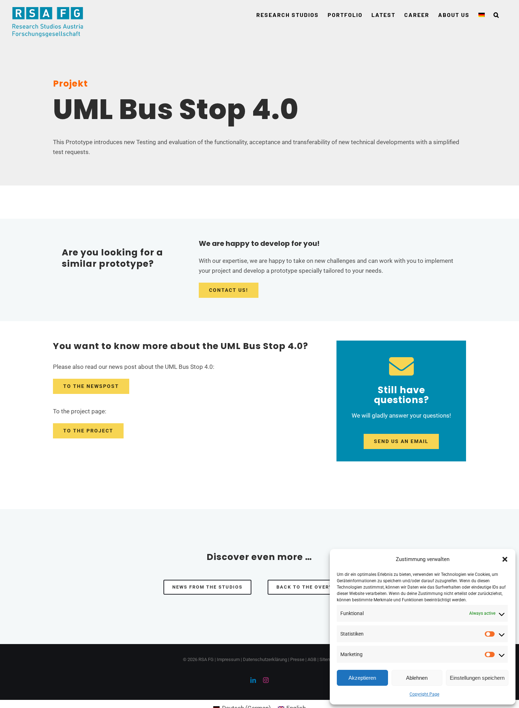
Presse (297, 659)
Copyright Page (424, 694)
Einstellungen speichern (477, 678)
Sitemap (328, 659)
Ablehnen (417, 678)
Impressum (228, 659)
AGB (312, 659)
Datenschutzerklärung (265, 659)
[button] (504, 559)
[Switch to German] (481, 15)
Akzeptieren (362, 678)
